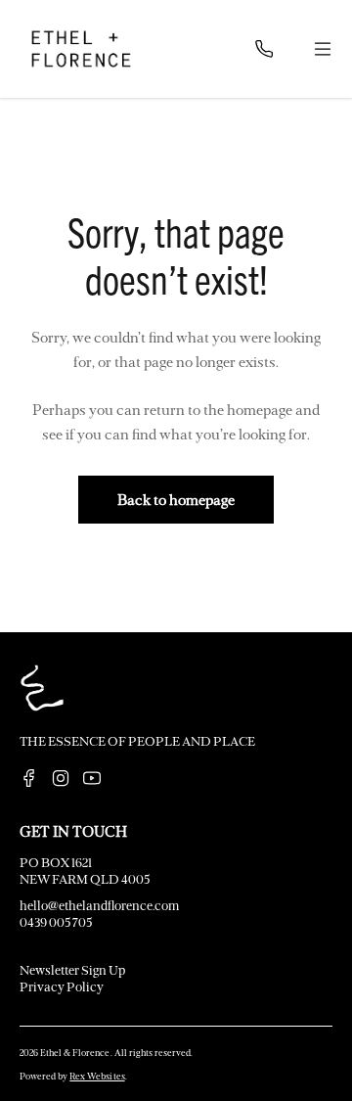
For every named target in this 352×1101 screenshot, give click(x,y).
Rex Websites (96, 1075)
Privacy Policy (62, 986)
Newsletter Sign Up (72, 969)
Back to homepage (176, 499)
